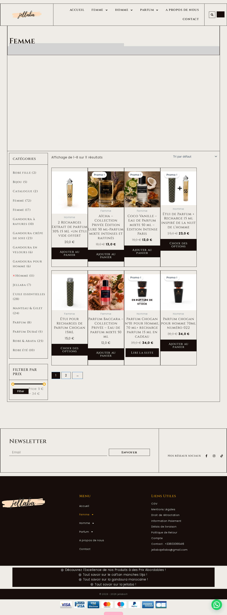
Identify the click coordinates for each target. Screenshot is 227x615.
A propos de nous (182, 10)
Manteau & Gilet (28, 310)
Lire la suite (142, 353)
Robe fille (24, 173)
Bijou (20, 182)
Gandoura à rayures (24, 221)
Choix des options (179, 244)
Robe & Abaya (28, 341)
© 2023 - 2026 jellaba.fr (113, 594)
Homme (122, 10)
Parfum (147, 10)
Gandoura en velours (25, 249)
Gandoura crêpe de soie (28, 235)
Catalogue (25, 191)
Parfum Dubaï (28, 332)
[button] (212, 15)
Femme (97, 10)
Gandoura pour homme (27, 263)
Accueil (77, 10)
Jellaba (22, 285)
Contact (191, 19)
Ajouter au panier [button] (69, 253)
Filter (20, 391)
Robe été (24, 350)
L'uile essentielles (29, 296)
